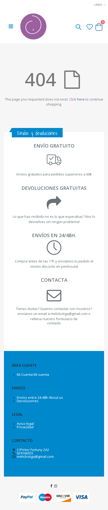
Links (98, 5)
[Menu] (11, 26)
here (81, 99)
